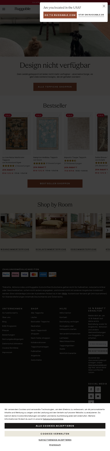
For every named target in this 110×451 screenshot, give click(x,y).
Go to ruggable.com (60, 15)
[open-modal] (104, 6)
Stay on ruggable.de (91, 14)
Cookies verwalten (55, 433)
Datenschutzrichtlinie (53, 419)
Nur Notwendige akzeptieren (55, 440)
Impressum (55, 444)
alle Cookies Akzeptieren (55, 425)
